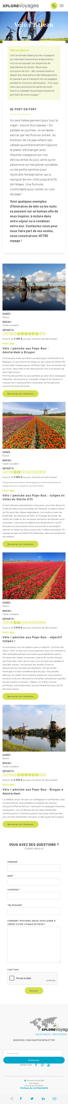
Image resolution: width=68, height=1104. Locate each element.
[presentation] (32, 978)
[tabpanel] (34, 27)
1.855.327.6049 (59, 1034)
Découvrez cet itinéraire (20, 394)
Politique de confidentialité (34, 1088)
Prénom (12, 861)
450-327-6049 (54, 5)
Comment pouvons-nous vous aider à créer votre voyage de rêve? (31, 922)
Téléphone (14, 905)
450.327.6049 (42, 1034)
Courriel (13, 889)
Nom (10, 875)
